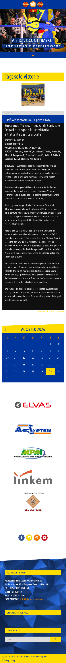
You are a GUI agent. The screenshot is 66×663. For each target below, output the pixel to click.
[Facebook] (21, 535)
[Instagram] (29, 537)
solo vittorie (58, 311)
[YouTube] (44, 537)
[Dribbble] (37, 537)
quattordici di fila (44, 311)
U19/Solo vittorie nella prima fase (28, 120)
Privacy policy (8, 660)
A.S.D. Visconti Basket (33, 40)
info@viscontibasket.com (32, 599)
